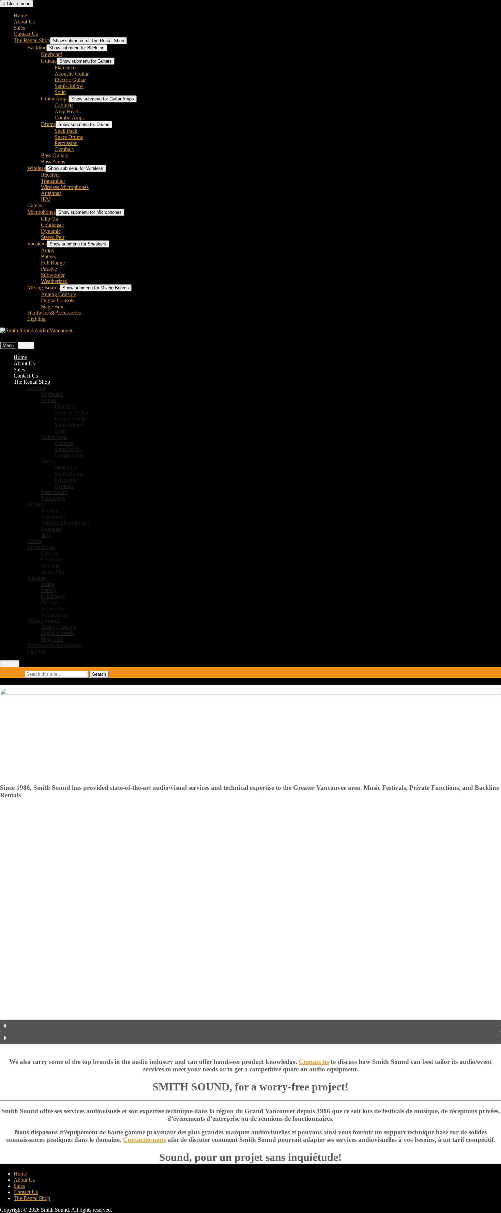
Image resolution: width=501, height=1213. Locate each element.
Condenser (52, 225)
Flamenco (65, 67)
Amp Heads (67, 111)
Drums (48, 124)
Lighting (36, 319)
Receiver (50, 175)
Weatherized (54, 281)
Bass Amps (53, 161)
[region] (250, 928)
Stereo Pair (52, 237)
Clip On (49, 219)
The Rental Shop (32, 40)
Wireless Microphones (65, 187)
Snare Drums (69, 137)
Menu (8, 345)
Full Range (53, 263)
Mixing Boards (43, 287)
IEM (46, 199)
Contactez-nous (144, 1139)
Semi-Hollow (69, 86)
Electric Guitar (70, 80)
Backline (36, 47)
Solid (60, 92)
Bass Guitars (54, 155)
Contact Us (26, 34)
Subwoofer (53, 275)
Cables (34, 205)
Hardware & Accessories (54, 313)
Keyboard (51, 54)
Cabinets (64, 105)
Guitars (49, 61)
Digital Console (58, 300)
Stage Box (52, 306)
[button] (250, 1026)
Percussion (66, 143)
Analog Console (58, 294)
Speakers (37, 243)
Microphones (41, 212)
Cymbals (64, 149)
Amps (47, 250)
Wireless (36, 168)
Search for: (12, 674)
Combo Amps (70, 118)
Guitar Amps (55, 98)
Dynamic (51, 231)
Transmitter (53, 181)
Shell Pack (66, 131)
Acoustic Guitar (72, 74)
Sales (19, 28)
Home (20, 15)
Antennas (51, 193)
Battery (49, 256)
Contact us (314, 1061)
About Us (24, 22)
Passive (49, 269)
